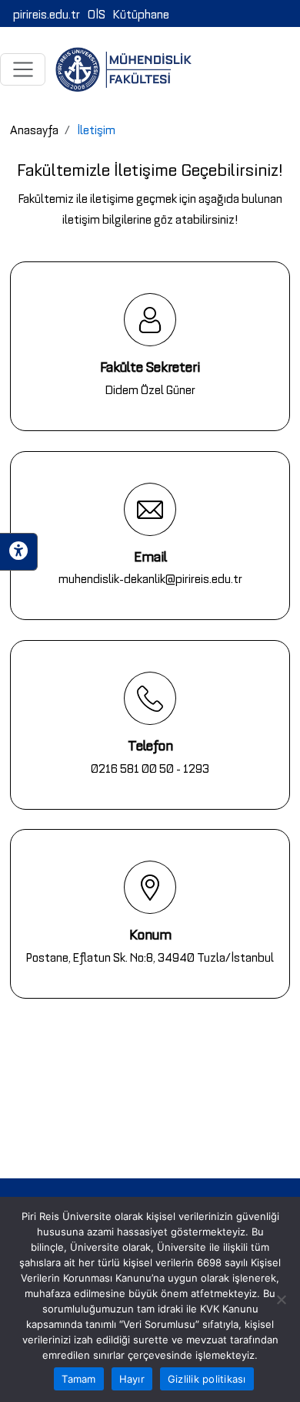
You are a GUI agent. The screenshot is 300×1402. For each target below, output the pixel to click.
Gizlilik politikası (207, 1379)
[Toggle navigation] (22, 69)
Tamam (78, 1379)
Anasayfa (34, 128)
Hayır (132, 1379)
